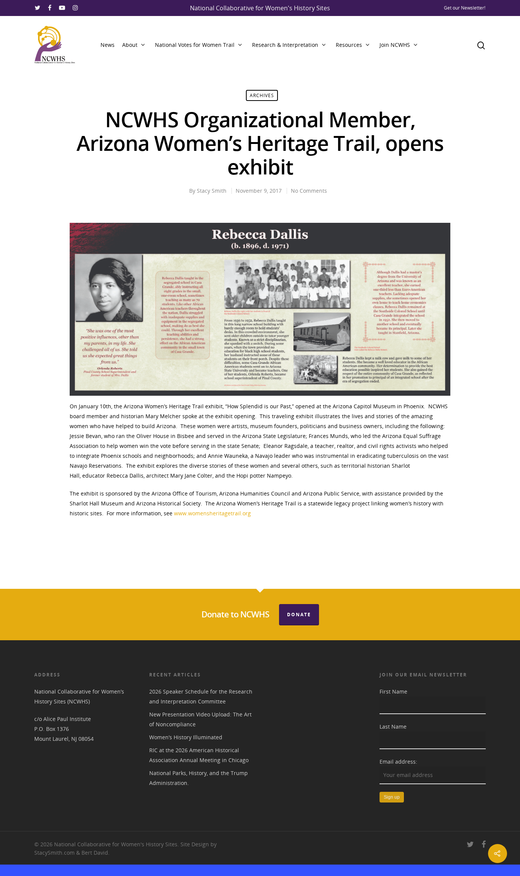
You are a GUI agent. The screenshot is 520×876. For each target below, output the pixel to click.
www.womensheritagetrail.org (212, 513)
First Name (393, 691)
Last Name (393, 726)
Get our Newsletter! (464, 8)
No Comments (309, 190)
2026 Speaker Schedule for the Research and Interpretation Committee (200, 696)
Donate (299, 614)
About (129, 44)
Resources (349, 44)
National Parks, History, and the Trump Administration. (198, 777)
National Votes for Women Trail (194, 44)
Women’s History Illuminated (185, 737)
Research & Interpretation (285, 44)
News (107, 44)
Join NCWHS (395, 44)
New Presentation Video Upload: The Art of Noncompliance (200, 719)
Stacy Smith (212, 190)
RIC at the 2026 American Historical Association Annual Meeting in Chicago (199, 755)
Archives (262, 95)
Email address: (398, 761)
